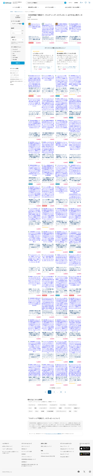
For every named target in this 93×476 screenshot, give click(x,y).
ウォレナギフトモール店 (48, 159)
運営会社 (24, 448)
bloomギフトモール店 (34, 159)
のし (13, 53)
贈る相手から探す (32, 7)
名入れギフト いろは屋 (62, 182)
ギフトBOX (15, 57)
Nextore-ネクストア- (61, 358)
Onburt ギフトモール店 (48, 92)
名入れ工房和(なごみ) (74, 137)
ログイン (70, 2)
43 (61, 392)
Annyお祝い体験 (64, 456)
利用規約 (24, 454)
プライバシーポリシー (27, 456)
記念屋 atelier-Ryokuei (62, 92)
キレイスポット (73, 271)
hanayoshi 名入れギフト (35, 41)
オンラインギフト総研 (27, 451)
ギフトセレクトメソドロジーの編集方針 (53, 433)
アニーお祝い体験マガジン (66, 451)
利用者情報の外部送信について (29, 459)
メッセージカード (16, 51)
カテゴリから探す (49, 7)
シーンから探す (16, 7)
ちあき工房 (32, 225)
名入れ (14, 55)
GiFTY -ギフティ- (47, 115)
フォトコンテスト (45, 453)
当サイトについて (26, 446)
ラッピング (15, 49)
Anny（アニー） (64, 446)
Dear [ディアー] (63, 454)
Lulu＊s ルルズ (73, 358)
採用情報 (24, 461)
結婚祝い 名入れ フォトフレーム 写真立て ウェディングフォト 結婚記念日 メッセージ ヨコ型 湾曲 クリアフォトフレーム (62, 202)
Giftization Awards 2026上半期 (48, 456)
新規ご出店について (45, 446)
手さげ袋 (14, 59)
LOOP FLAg (32, 115)
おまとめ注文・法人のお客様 (72, 7)
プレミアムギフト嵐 (74, 92)
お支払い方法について (7, 446)
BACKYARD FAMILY (47, 204)
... (57, 392)
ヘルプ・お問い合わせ (7, 448)
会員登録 (76, 2)
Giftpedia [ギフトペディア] (66, 448)
